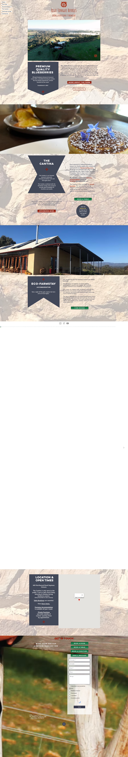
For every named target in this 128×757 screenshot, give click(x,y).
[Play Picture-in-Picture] (96, 59)
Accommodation (6, 6)
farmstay (71, 15)
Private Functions (44, 612)
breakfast (73, 181)
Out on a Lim (42, 716)
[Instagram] (60, 323)
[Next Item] (124, 448)
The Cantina (5, 9)
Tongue (63, 10)
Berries (72, 10)
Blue (54, 10)
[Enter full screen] (98, 59)
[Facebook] (64, 323)
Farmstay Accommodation (44, 607)
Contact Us (5, 13)
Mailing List (83, 208)
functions (62, 15)
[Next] (120, 129)
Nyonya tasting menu (86, 168)
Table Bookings (39, 600)
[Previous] (8, 129)
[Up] (64, 724)
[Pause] (30, 59)
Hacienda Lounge (6, 11)
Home (3, 2)
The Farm (4, 4)
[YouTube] (67, 323)
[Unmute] (32, 59)
